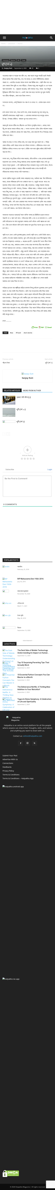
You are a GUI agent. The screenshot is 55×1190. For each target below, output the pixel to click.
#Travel (18, 333)
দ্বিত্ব (19, 628)
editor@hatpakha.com (32, 736)
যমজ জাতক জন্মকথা (22, 591)
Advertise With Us (10, 759)
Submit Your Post (10, 755)
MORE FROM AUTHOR (32, 391)
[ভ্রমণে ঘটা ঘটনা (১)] (9, 400)
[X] (34, 743)
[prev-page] (4, 434)
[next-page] (8, 434)
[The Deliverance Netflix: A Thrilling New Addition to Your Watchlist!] (9, 694)
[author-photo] (27, 374)
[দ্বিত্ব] (9, 630)
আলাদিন (19, 567)
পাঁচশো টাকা (6, 363)
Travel (23, 60)
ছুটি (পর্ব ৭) (48, 363)
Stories (20, 43)
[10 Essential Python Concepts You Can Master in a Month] (9, 680)
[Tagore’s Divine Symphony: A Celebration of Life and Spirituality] (9, 706)
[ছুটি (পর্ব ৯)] (9, 424)
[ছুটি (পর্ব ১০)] (9, 412)
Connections (8, 763)
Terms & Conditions (11, 774)
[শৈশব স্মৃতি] (9, 618)
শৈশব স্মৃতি (20, 615)
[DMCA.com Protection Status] (11, 1176)
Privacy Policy (8, 771)
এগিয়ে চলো (20, 603)
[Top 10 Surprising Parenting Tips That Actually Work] (9, 668)
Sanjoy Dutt (8, 68)
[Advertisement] (27, 17)
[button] (4, 37)
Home (3, 43)
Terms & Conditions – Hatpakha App (18, 778)
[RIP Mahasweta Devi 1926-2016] (9, 583)
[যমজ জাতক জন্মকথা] (6, 591)
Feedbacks (7, 767)
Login (49, 469)
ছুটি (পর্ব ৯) (21, 421)
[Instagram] (27, 743)
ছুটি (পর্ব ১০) (21, 409)
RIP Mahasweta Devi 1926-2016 (30, 579)
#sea (11, 333)
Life (18, 60)
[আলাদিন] (9, 569)
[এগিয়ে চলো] (9, 606)
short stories (28, 333)
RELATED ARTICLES (12, 391)
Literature (11, 43)
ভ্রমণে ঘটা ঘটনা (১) (24, 397)
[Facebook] (20, 743)
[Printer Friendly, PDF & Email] (41, 327)
